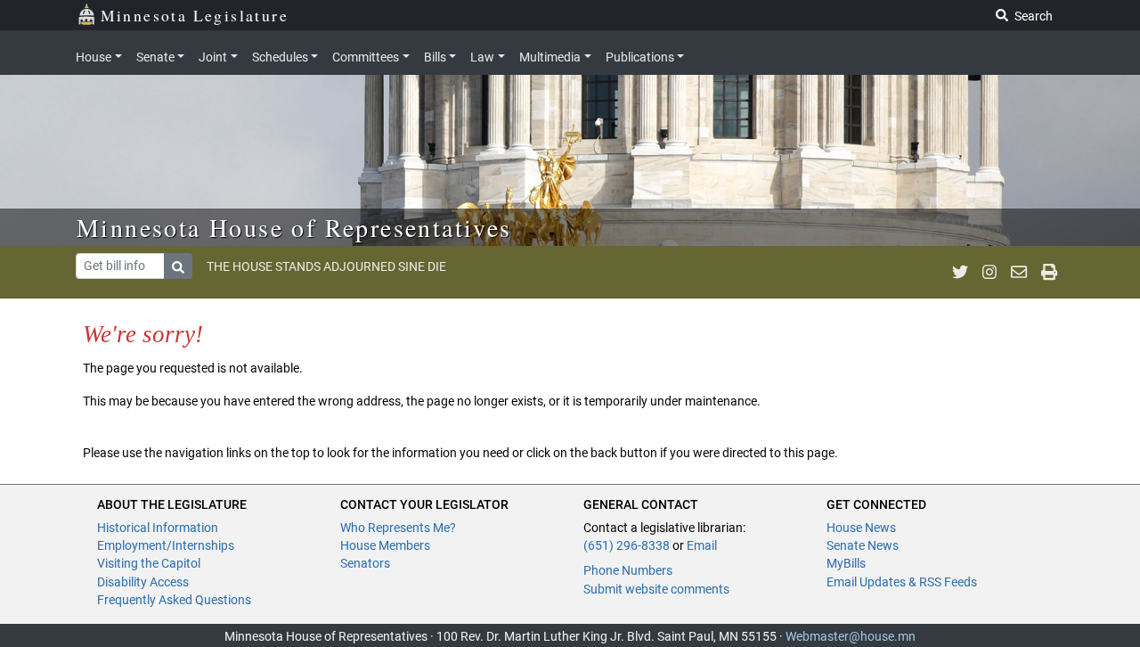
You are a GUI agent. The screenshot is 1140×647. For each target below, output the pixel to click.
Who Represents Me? (398, 527)
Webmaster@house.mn (851, 636)
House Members (385, 545)
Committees (365, 57)
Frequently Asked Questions (174, 600)
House (93, 57)
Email (702, 545)
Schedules (280, 57)
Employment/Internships (165, 545)
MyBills (846, 563)
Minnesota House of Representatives (294, 227)
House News (861, 527)
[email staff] (1019, 271)
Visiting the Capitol (148, 563)
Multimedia (550, 57)
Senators (365, 563)
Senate (155, 57)
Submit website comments (656, 589)
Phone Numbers (627, 570)
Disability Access (143, 582)
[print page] (1049, 271)
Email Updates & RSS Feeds (901, 582)
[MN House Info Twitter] (960, 271)
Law (482, 57)
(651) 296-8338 (626, 545)
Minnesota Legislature (195, 15)
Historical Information (157, 527)
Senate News (862, 545)
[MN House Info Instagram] (989, 271)
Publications (640, 57)
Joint (213, 57)
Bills (435, 57)
